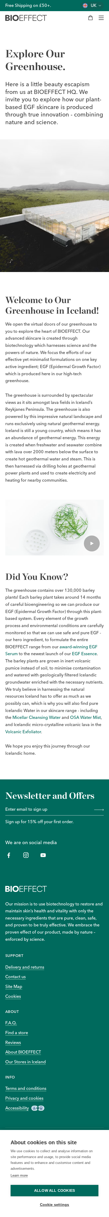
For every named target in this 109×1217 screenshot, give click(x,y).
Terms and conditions (25, 1088)
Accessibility (17, 1108)
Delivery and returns (24, 967)
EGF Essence (84, 653)
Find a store (16, 1032)
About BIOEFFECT (23, 1052)
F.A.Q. (11, 1022)
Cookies (13, 996)
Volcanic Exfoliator (23, 731)
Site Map (13, 986)
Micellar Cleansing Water (36, 717)
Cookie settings (54, 1205)
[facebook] (8, 855)
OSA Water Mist (85, 717)
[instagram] (25, 855)
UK (94, 5)
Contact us (15, 976)
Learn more (19, 1175)
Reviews (13, 1042)
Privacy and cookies (24, 1098)
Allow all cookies (54, 1191)
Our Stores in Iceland (25, 1061)
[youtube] (43, 855)
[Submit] (98, 810)
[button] (54, 527)
